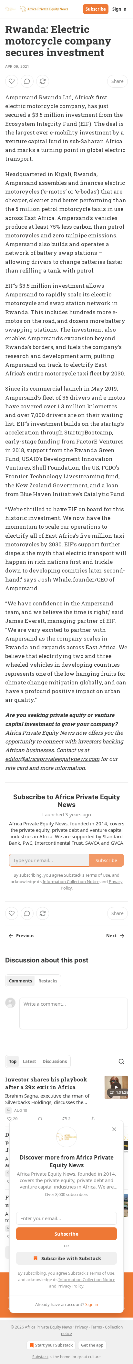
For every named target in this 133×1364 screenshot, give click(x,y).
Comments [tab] (20, 981)
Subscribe (96, 9)
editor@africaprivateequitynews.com (52, 758)
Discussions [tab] (55, 1061)
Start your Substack (54, 1345)
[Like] (11, 81)
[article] (66, 1099)
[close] (114, 1129)
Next (111, 936)
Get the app (92, 1345)
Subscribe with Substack (71, 1258)
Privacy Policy (70, 1286)
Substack (40, 1356)
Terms (96, 1327)
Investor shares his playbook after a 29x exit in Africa (46, 1083)
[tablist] (33, 980)
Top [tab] (12, 1061)
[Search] (121, 1061)
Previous (25, 936)
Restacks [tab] (47, 981)
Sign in (119, 9)
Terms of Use (101, 1273)
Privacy (81, 1327)
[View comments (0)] (27, 81)
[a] (116, 1087)
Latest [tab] (29, 1061)
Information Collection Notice (86, 1279)
